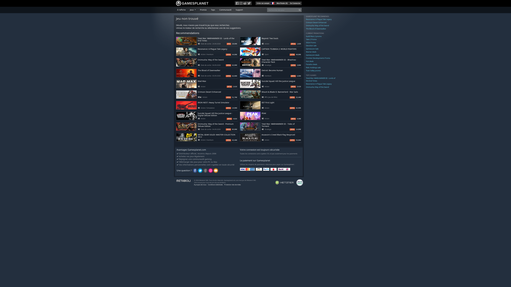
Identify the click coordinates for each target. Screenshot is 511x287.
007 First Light (268, 102)
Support (239, 10)
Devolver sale (311, 45)
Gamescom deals (312, 55)
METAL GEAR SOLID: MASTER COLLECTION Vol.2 (216, 135)
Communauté (225, 10)
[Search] (300, 10)
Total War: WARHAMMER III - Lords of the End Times (216, 39)
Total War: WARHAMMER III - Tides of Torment (278, 125)
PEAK (264, 113)
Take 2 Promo (311, 39)
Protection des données (232, 185)
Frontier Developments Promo (318, 58)
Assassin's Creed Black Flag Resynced (278, 134)
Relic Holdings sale (313, 67)
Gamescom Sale (312, 49)
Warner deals (311, 52)
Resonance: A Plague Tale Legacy (212, 49)
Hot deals (310, 61)
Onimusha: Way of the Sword (211, 59)
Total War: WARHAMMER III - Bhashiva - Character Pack (279, 60)
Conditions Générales (215, 185)
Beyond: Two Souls (270, 38)
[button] (272, 3)
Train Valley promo (313, 70)
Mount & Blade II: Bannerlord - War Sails (280, 92)
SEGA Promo (311, 42)
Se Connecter (295, 3)
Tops (213, 10)
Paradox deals (311, 64)
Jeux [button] (192, 10)
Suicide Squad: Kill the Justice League (278, 81)
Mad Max (202, 81)
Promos (203, 10)
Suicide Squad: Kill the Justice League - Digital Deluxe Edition (215, 114)
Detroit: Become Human (272, 70)
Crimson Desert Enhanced (209, 92)
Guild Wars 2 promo (314, 36)
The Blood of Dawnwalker (209, 70)
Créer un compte (263, 3)
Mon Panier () (282, 3)
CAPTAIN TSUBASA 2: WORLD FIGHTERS (279, 49)
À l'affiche (181, 10)
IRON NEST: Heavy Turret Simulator (213, 102)
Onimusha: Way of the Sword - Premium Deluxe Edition (216, 125)
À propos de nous (200, 185)
